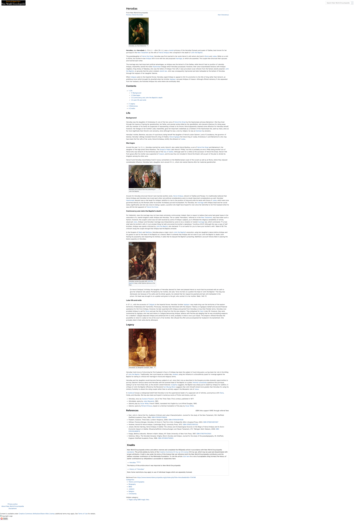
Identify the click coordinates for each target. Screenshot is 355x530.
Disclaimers (13, 508)
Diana (222, 393)
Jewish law (163, 71)
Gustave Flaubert (148, 399)
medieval (131, 393)
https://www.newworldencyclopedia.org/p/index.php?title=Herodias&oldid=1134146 (166, 477)
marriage (179, 58)
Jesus (197, 389)
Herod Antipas (164, 52)
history (139, 462)
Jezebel (175, 374)
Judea (214, 56)
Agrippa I (173, 79)
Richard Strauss (146, 406)
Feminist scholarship (200, 382)
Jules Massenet (148, 401)
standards (130, 452)
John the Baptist (196, 52)
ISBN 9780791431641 (203, 434)
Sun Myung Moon (169, 387)
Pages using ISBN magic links (139, 499)
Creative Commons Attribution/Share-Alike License (36, 514)
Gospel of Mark (165, 149)
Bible (130, 487)
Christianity (133, 494)
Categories (130, 480)
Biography (132, 484)
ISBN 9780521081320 (190, 424)
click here (186, 456)
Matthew (149, 232)
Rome (207, 56)
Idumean (199, 131)
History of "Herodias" (136, 469)
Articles (31, 3)
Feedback (47, 3)
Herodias (132, 462)
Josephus (174, 385)
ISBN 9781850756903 (165, 438)
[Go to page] (352, 3)
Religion (131, 491)
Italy (201, 311)
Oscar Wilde (144, 403)
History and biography (136, 482)
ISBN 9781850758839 (159, 417)
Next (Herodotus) (223, 15)
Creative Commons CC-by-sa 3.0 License (174, 452)
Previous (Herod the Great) (134, 15)
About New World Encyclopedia (12, 506)
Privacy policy (13, 504)
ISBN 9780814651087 (210, 422)
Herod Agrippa (174, 137)
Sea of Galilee (168, 152)
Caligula (133, 77)
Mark (140, 232)
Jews (135, 222)
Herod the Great (147, 56)
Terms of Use (83, 514)
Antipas (148, 58)
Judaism (131, 489)
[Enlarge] (147, 45)
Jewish (171, 50)
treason (161, 154)
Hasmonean (157, 67)
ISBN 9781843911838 (175, 420)
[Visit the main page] (13, 3)
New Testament (142, 52)
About (39, 3)
